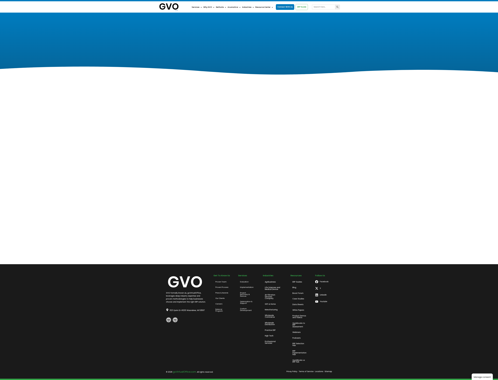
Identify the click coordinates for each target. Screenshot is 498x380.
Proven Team (221, 282)
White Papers (298, 310)
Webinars (296, 332)
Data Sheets (297, 304)
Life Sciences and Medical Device (272, 288)
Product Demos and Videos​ (299, 317)
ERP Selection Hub (298, 344)
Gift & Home (270, 304)
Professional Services (270, 342)
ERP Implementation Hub (299, 353)
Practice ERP (270, 330)
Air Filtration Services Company (270, 297)
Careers (218, 304)
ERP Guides (297, 282)
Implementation (247, 287)
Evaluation (244, 282)
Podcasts (296, 338)
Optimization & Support (246, 302)
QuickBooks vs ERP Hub (298, 361)
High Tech (269, 336)
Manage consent (482, 377)
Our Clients (220, 298)
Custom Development (246, 309)
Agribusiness (270, 282)
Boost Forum (297, 293)
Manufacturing (271, 309)
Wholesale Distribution (270, 324)
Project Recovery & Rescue (245, 294)
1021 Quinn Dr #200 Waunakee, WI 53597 (187, 310)
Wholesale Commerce (270, 316)
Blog (294, 287)
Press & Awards (221, 293)
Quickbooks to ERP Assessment (298, 325)
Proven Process (221, 287)
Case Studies (298, 299)
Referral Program (219, 310)
